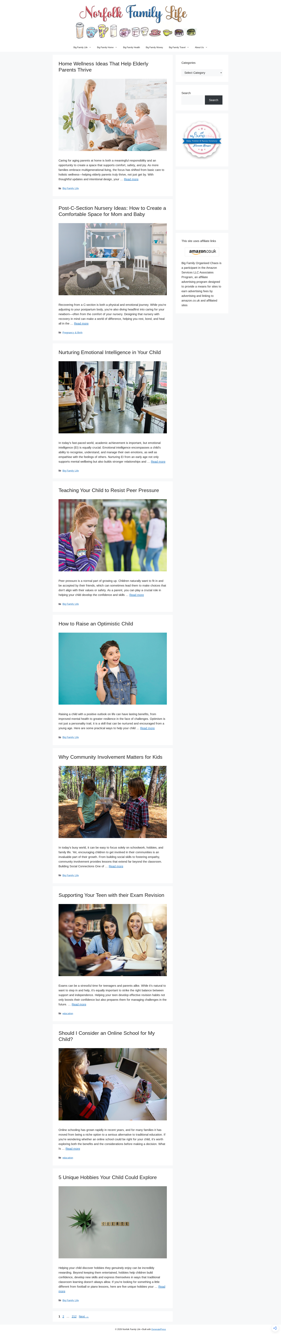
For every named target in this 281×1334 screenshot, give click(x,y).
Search (186, 93)
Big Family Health (131, 47)
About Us (199, 47)
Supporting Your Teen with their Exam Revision (111, 895)
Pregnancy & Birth (72, 332)
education (67, 1013)
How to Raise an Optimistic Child (96, 623)
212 (74, 1316)
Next (84, 1316)
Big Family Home (105, 47)
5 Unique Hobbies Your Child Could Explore (108, 1177)
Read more (131, 179)
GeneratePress (158, 1329)
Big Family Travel (177, 47)
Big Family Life (80, 47)
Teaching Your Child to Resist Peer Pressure (109, 490)
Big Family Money (154, 47)
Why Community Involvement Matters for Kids (110, 757)
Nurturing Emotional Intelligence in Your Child (110, 352)
